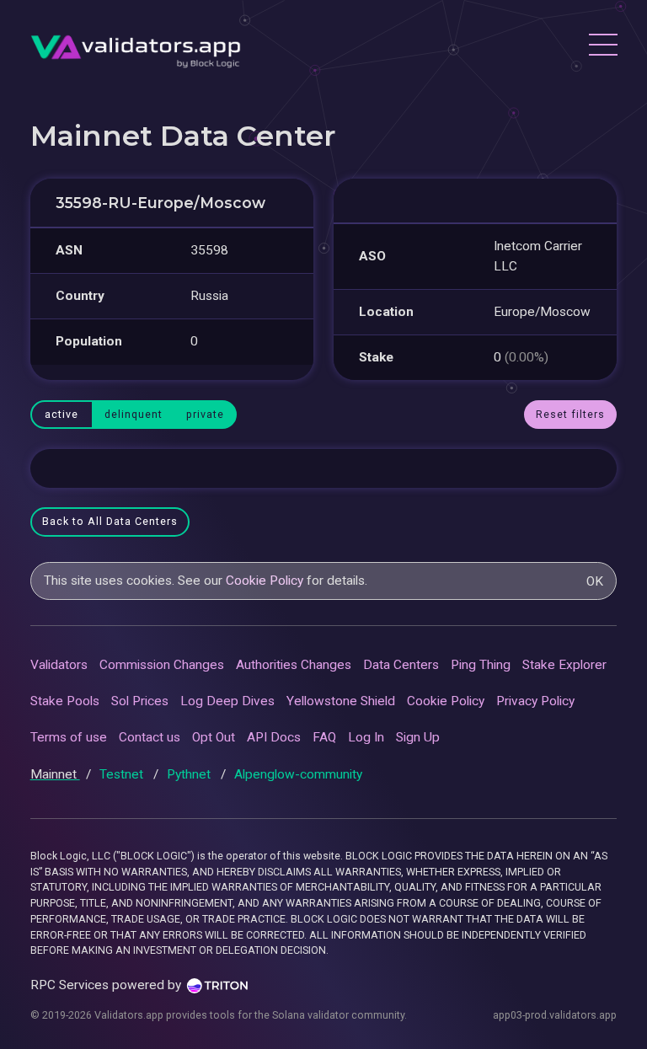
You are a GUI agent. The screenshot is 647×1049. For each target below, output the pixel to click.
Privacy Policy (535, 701)
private (205, 414)
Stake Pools (64, 701)
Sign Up (418, 737)
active (61, 414)
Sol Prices (139, 701)
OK (594, 581)
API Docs (274, 737)
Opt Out (213, 737)
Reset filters (570, 414)
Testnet (123, 774)
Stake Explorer (564, 664)
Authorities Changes (293, 664)
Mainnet (55, 774)
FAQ (324, 737)
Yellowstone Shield (340, 701)
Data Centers (401, 664)
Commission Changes (161, 664)
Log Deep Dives (227, 701)
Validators (59, 664)
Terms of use (68, 737)
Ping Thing (481, 664)
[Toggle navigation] (602, 47)
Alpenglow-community (298, 774)
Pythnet (190, 774)
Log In (366, 737)
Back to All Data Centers (110, 521)
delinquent (133, 414)
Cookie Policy (264, 580)
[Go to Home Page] (135, 46)
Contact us (149, 737)
